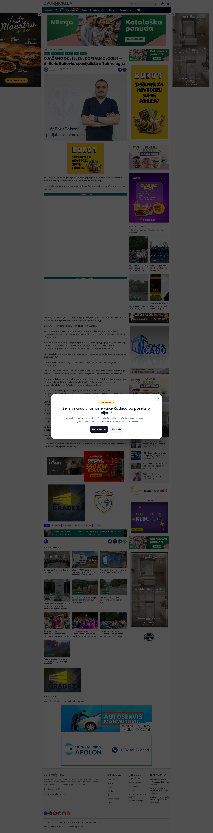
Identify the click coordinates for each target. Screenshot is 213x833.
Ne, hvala (116, 429)
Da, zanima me (99, 429)
